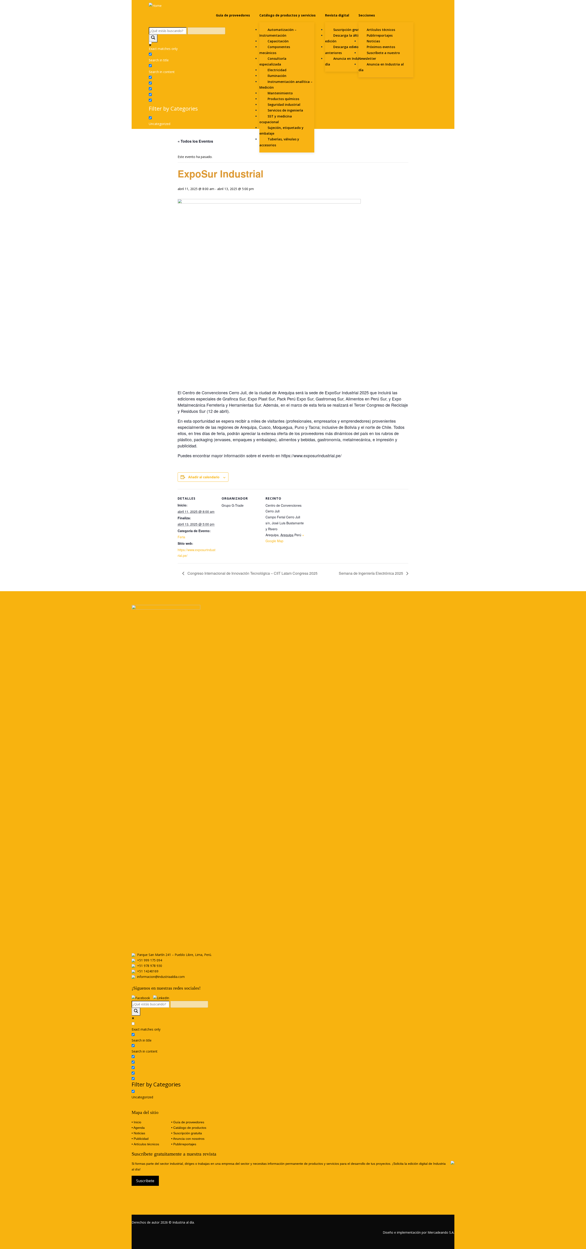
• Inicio (136, 1122)
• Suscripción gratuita (186, 1133)
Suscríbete (145, 1180)
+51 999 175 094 (149, 960)
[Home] (155, 5)
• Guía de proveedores (187, 1122)
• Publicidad (140, 1138)
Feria (181, 537)
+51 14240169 (147, 971)
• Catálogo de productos (188, 1127)
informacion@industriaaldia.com (161, 976)
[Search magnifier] (153, 38)
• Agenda (138, 1127)
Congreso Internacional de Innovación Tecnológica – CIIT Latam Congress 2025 (252, 573)
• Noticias (138, 1133)
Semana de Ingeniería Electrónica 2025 (371, 573)
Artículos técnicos (146, 1144)
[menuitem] (233, 15)
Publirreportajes (184, 1144)
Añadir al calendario (204, 477)
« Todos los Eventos (195, 141)
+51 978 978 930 (149, 965)
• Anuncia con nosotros (187, 1138)
